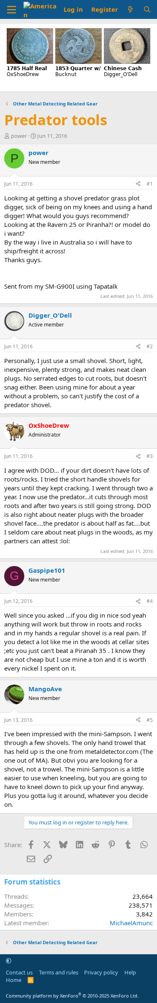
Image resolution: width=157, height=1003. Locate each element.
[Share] (138, 184)
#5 (150, 720)
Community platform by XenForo (72, 995)
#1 (150, 183)
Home (13, 980)
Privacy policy (101, 972)
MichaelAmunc (131, 923)
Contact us (19, 972)
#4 (150, 601)
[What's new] (130, 9)
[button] (8, 960)
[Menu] (11, 9)
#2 (150, 346)
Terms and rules (58, 972)
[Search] (147, 9)
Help (130, 972)
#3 (150, 456)
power (19, 136)
